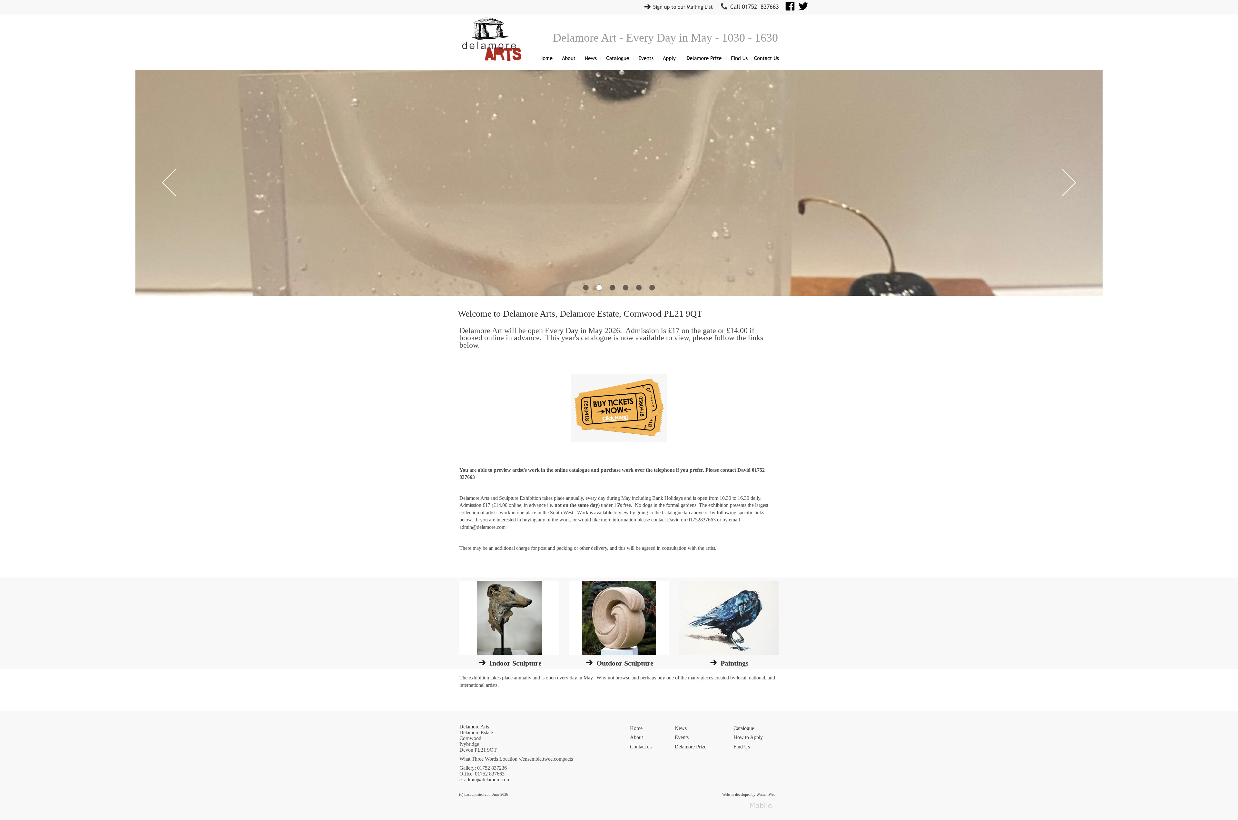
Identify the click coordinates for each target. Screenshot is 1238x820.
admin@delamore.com (487, 779)
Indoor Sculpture (515, 663)
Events (682, 737)
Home (636, 728)
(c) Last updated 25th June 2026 (483, 794)
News (681, 728)
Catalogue (743, 728)
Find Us (741, 746)
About (636, 737)
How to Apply (748, 737)
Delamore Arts (474, 726)
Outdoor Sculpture (624, 663)
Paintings (735, 663)
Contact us (641, 746)
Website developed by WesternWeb (748, 794)
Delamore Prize (690, 746)
